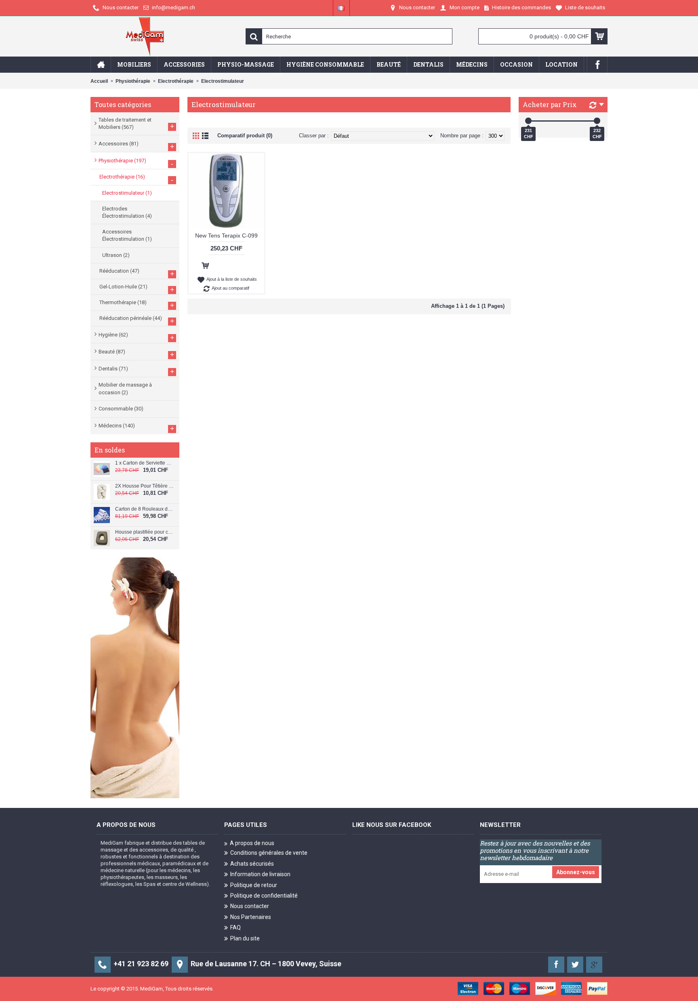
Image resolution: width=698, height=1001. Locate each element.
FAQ (235, 927)
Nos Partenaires (250, 917)
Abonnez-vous (575, 872)
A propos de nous (252, 843)
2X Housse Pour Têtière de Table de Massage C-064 (144, 486)
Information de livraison (260, 874)
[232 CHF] (597, 121)
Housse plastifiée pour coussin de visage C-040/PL (144, 532)
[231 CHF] (528, 121)
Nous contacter (249, 906)
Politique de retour (253, 884)
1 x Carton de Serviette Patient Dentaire (144, 463)
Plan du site (245, 938)
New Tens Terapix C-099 (226, 235)
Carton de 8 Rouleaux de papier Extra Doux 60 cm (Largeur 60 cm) (144, 509)
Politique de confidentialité (264, 895)
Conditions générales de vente (268, 853)
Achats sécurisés (252, 863)
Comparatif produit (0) (244, 135)
